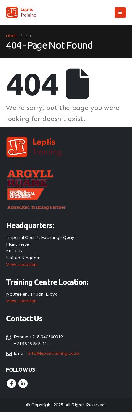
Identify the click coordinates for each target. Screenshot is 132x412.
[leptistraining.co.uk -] (21, 12)
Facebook (11, 383)
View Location (21, 301)
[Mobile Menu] (120, 12)
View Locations (22, 264)
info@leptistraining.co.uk (54, 353)
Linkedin (23, 383)
